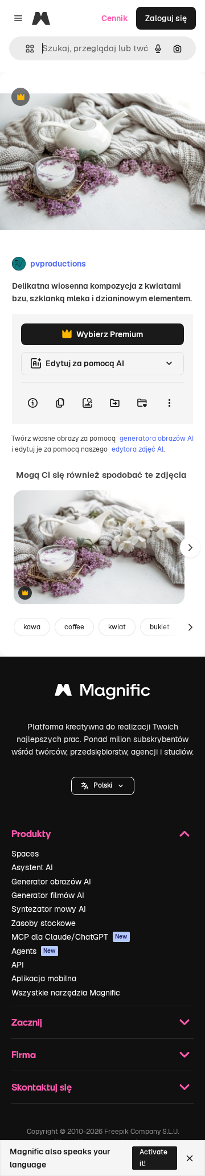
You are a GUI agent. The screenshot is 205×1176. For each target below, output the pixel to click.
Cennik (114, 18)
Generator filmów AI (47, 895)
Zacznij (26, 1022)
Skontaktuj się (41, 1087)
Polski (102, 785)
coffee (74, 627)
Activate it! (153, 1157)
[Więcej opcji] (169, 403)
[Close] (189, 1158)
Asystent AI (32, 867)
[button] (102, 786)
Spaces (25, 854)
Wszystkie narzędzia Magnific (65, 992)
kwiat (117, 627)
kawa (31, 627)
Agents (33, 951)
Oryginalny (78, 97)
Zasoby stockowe (43, 923)
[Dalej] (190, 547)
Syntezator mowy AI (48, 909)
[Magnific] (102, 693)
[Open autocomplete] (25, 48)
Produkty (31, 833)
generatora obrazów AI (157, 438)
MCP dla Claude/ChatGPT (69, 937)
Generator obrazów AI (51, 881)
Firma (23, 1054)
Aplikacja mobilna (43, 978)
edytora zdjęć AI (137, 449)
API (17, 965)
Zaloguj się (166, 18)
